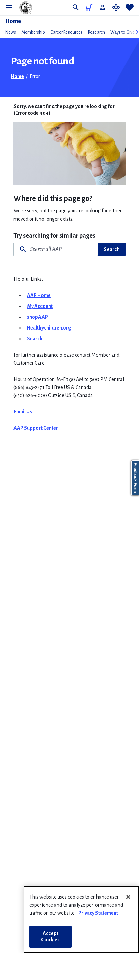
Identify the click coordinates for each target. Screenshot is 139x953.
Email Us (22, 411)
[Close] (128, 896)
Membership (33, 32)
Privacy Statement (98, 913)
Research (96, 32)
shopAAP (37, 317)
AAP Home (39, 295)
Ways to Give (122, 32)
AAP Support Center (35, 428)
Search (112, 249)
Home (13, 21)
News (10, 32)
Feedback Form (135, 478)
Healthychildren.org (49, 328)
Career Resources (66, 32)
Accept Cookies (50, 937)
